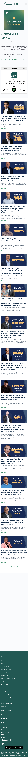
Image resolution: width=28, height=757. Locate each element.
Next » (17, 566)
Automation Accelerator (7, 710)
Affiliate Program (5, 666)
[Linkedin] (3, 744)
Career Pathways (5, 732)
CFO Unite (3, 714)
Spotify (23, 59)
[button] (26, 4)
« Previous (12, 566)
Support (3, 737)
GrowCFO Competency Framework (9, 694)
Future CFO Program (6, 684)
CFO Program (4, 691)
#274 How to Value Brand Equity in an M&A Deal (13, 397)
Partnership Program (6, 669)
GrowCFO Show (5, 725)
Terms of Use (4, 672)
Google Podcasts (5, 61)
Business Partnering (6, 697)
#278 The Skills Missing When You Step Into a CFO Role (12, 271)
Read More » (3, 128)
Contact (3, 663)
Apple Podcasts (16, 59)
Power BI (3, 706)
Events (2, 722)
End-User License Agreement (8, 678)
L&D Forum (4, 729)
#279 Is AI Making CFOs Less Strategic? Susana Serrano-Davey (12, 241)
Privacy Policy (4, 675)
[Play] (14, 90)
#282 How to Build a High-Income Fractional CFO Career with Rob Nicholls (12, 149)
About (2, 660)
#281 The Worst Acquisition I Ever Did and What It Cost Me (13, 179)
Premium (3, 688)
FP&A (2, 700)
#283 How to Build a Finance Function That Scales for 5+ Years (13, 119)
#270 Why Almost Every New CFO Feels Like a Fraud (12, 523)
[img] (14, 86)
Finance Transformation (6, 703)
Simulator (3, 727)
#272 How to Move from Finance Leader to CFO (12, 461)
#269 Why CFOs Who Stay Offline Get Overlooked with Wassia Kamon (14, 553)
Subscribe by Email (5, 59)
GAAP (2, 734)
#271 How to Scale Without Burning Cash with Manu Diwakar (13, 493)
